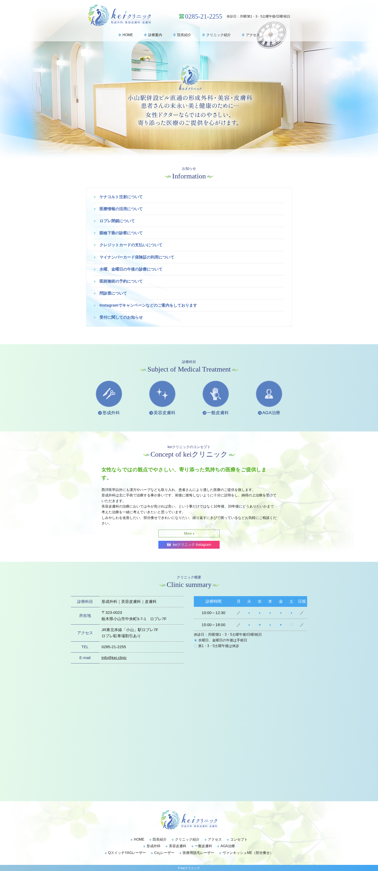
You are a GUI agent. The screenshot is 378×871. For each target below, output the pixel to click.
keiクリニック (190, 868)
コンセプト (239, 839)
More (188, 533)
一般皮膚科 (218, 412)
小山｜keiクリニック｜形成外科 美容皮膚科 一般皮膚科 (128, 15)
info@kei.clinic (114, 658)
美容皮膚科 (164, 412)
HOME (127, 35)
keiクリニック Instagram (192, 544)
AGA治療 (271, 412)
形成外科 (111, 412)
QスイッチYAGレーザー (127, 853)
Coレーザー (164, 853)
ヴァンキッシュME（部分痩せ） (247, 853)
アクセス (253, 35)
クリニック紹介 (218, 35)
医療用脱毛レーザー (198, 853)
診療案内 (155, 35)
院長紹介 (184, 35)
